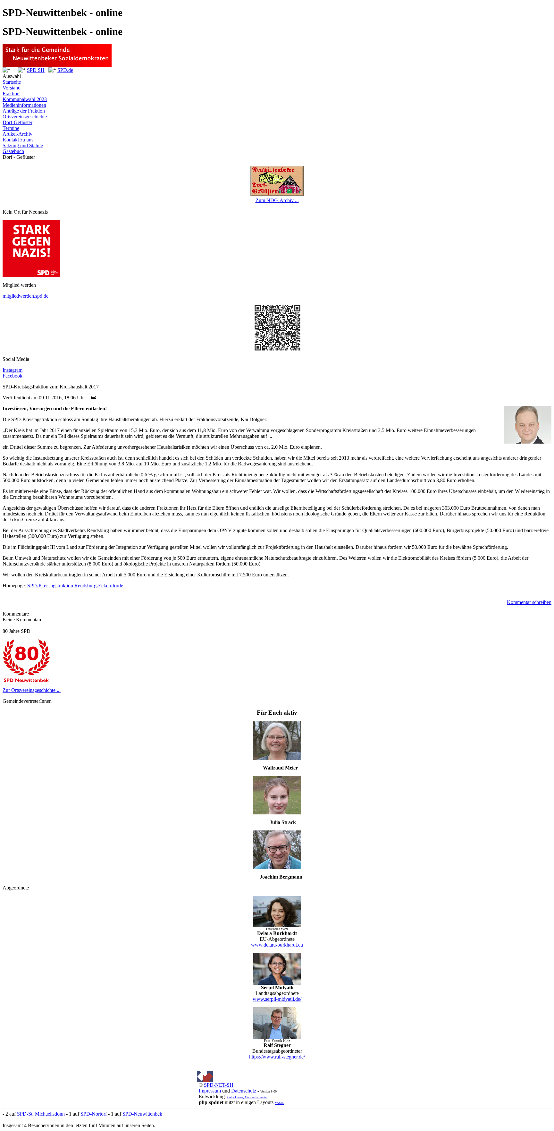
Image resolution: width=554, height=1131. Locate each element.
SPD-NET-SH (218, 1085)
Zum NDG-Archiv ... (277, 200)
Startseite (12, 82)
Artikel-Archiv (17, 134)
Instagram (12, 370)
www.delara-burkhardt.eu (277, 945)
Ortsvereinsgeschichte (25, 116)
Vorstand (12, 87)
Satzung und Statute (23, 145)
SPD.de (65, 70)
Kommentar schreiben (529, 602)
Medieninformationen (24, 105)
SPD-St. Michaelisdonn (41, 1114)
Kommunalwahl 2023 (25, 99)
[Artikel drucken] (93, 397)
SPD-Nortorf (93, 1114)
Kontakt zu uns (18, 139)
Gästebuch (13, 151)
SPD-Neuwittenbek (142, 1114)
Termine (11, 128)
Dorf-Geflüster (17, 122)
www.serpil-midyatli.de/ (277, 999)
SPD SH (36, 70)
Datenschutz (243, 1090)
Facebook (12, 375)
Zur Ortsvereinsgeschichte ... (32, 690)
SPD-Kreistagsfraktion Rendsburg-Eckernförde (75, 585)
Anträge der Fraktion (24, 111)
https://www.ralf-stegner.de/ (277, 1056)
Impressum (210, 1090)
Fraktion (11, 93)
